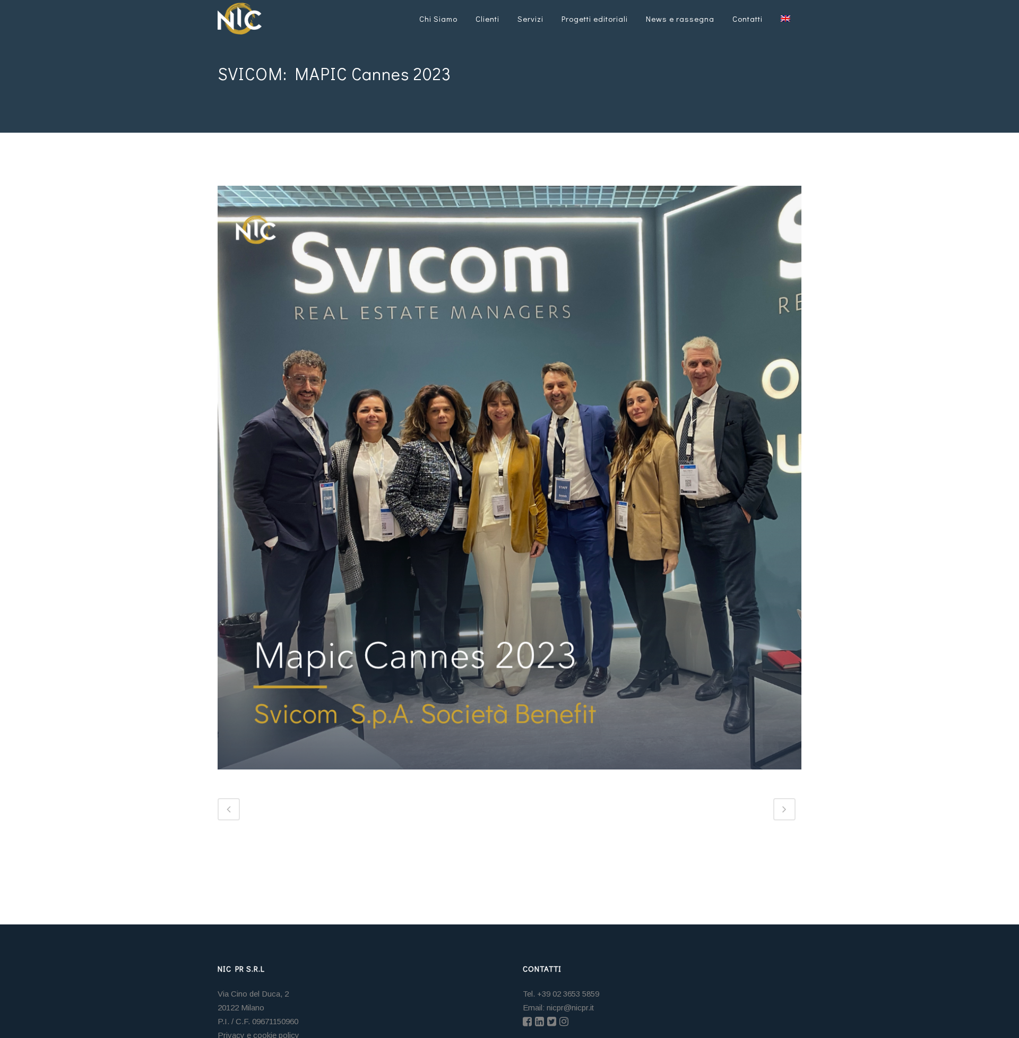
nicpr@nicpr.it (570, 1007)
